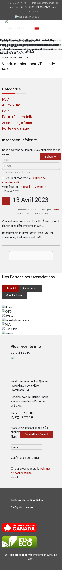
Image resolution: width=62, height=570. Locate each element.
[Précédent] (21, 255)
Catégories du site (22, 507)
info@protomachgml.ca (45, 3)
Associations (30, 288)
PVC (5, 99)
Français (34, 16)
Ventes (56, 210)
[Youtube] (46, 16)
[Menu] (37, 28)
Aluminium (11, 105)
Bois (5, 111)
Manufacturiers (14, 295)
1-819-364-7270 (17, 3)
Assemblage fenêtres (20, 122)
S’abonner (51, 156)
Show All (11, 288)
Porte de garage (15, 128)
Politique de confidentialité (27, 500)
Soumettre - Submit (36, 434)
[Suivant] (43, 255)
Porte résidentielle (17, 117)
